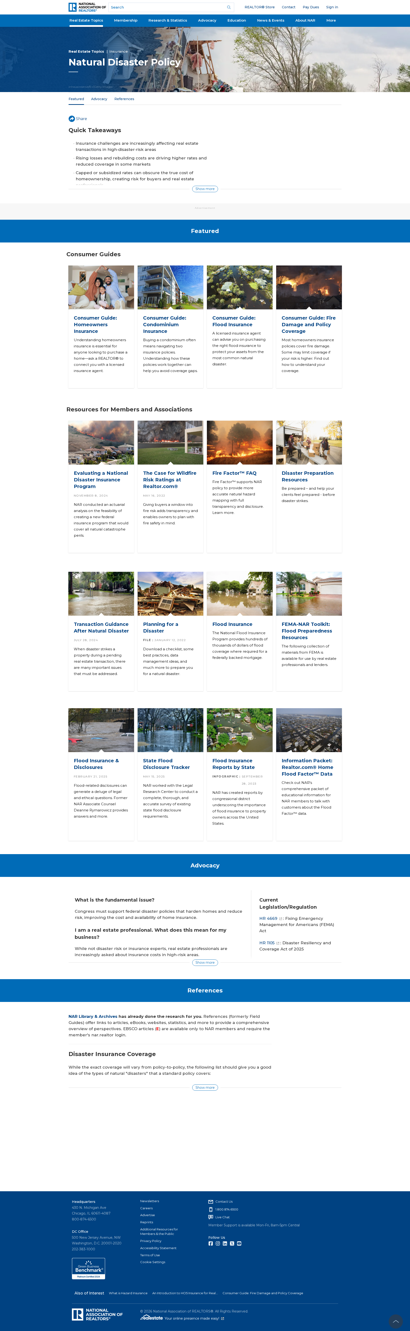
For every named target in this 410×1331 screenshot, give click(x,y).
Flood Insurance (232, 624)
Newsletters (149, 1201)
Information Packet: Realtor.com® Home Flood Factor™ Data (307, 767)
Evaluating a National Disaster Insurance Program (101, 479)
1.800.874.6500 (226, 1209)
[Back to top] (396, 1321)
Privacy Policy (150, 1241)
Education (237, 20)
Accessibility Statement (158, 1248)
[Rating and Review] (88, 1278)
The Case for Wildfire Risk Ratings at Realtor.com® (169, 479)
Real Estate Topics (86, 20)
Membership (125, 20)
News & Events (270, 20)
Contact (288, 7)
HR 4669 (268, 918)
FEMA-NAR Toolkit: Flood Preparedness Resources (306, 630)
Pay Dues (311, 7)
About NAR (305, 20)
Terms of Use (150, 1255)
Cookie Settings (152, 1262)
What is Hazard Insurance (128, 1293)
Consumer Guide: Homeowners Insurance (95, 324)
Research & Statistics (168, 20)
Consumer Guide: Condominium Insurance (164, 324)
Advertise (147, 1215)
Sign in (332, 7)
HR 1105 (267, 942)
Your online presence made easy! (194, 1318)
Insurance (118, 51)
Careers (146, 1208)
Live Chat (222, 1217)
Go (229, 7)
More (331, 20)
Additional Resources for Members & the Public (159, 1231)
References (124, 99)
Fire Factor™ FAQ (234, 473)
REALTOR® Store (260, 7)
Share (81, 118)
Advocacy (207, 20)
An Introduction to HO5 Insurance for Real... (185, 1293)
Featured (76, 99)
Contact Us (224, 1201)
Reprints (146, 1222)
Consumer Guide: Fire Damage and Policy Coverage (308, 324)
